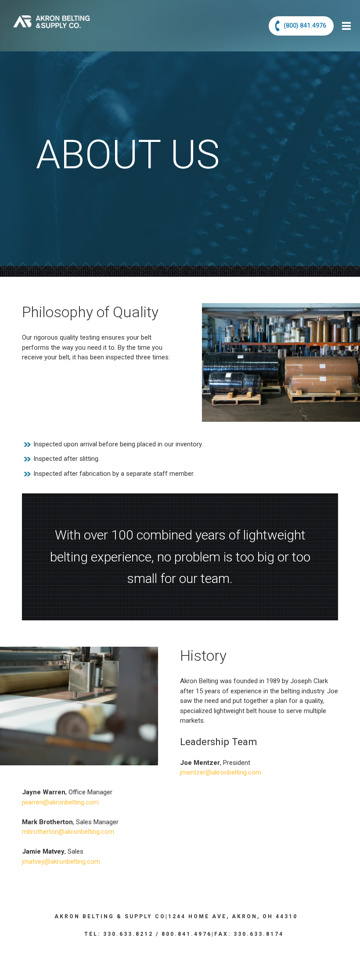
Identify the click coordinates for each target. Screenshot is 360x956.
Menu (347, 25)
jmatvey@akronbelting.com (61, 861)
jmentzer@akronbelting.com (220, 772)
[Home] (51, 14)
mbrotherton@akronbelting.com (68, 832)
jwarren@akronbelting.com (60, 802)
